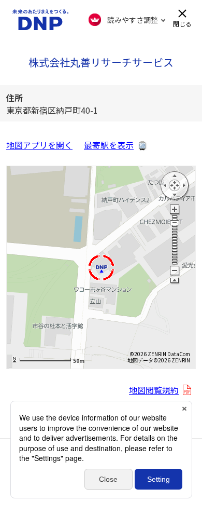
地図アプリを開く (39, 145)
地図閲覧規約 (154, 390)
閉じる (182, 23)
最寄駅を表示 (109, 145)
